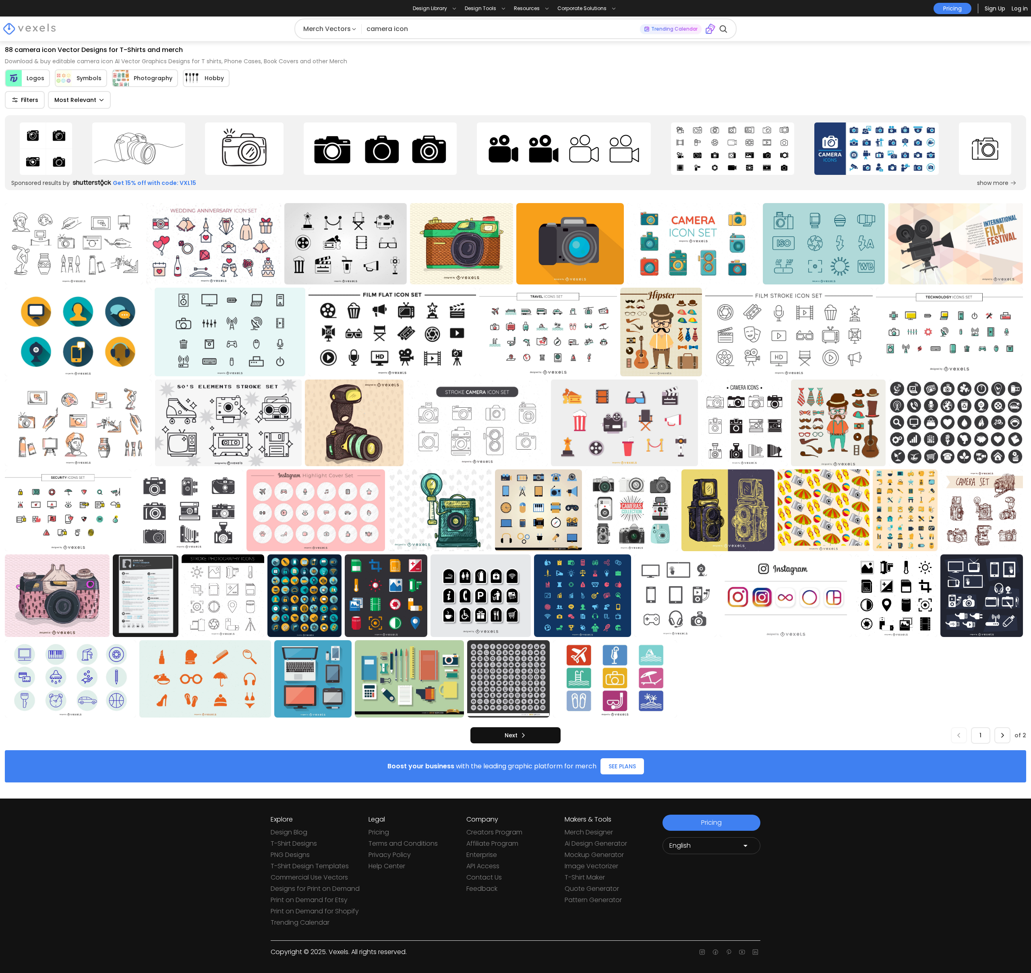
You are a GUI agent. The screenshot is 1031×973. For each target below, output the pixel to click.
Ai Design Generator (596, 843)
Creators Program (494, 832)
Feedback (481, 888)
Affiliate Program (492, 843)
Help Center (387, 866)
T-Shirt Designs (294, 843)
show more (992, 183)
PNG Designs (290, 854)
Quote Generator (592, 888)
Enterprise (481, 854)
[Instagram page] (702, 952)
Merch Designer (589, 832)
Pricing (379, 832)
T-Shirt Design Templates (310, 866)
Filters (29, 100)
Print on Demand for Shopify (315, 911)
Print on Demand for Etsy (309, 900)
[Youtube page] (742, 952)
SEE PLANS (622, 766)
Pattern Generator (593, 900)
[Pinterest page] (729, 952)
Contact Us (484, 877)
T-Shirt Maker (585, 877)
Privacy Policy (390, 854)
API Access (482, 866)
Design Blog (289, 832)
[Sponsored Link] (46, 148)
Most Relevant (75, 100)
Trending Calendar (300, 922)
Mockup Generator (594, 854)
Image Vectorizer (591, 866)
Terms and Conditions (403, 843)
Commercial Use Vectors (309, 877)
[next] (1002, 735)
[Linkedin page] (755, 952)
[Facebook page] (715, 952)
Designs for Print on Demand (315, 888)
